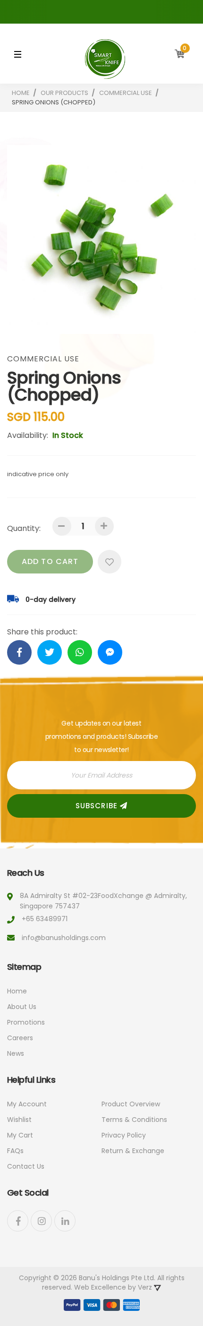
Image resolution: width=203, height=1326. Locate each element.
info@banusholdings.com (64, 937)
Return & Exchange (133, 1150)
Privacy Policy (124, 1135)
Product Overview (131, 1104)
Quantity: (24, 528)
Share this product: (42, 632)
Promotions (26, 1022)
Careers (20, 1038)
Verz (146, 1287)
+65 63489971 (45, 919)
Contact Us (25, 1166)
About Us (21, 1006)
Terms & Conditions (134, 1119)
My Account (27, 1104)
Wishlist (19, 1119)
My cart (20, 1135)
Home (17, 991)
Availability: (27, 435)
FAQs (15, 1150)
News (15, 1053)
